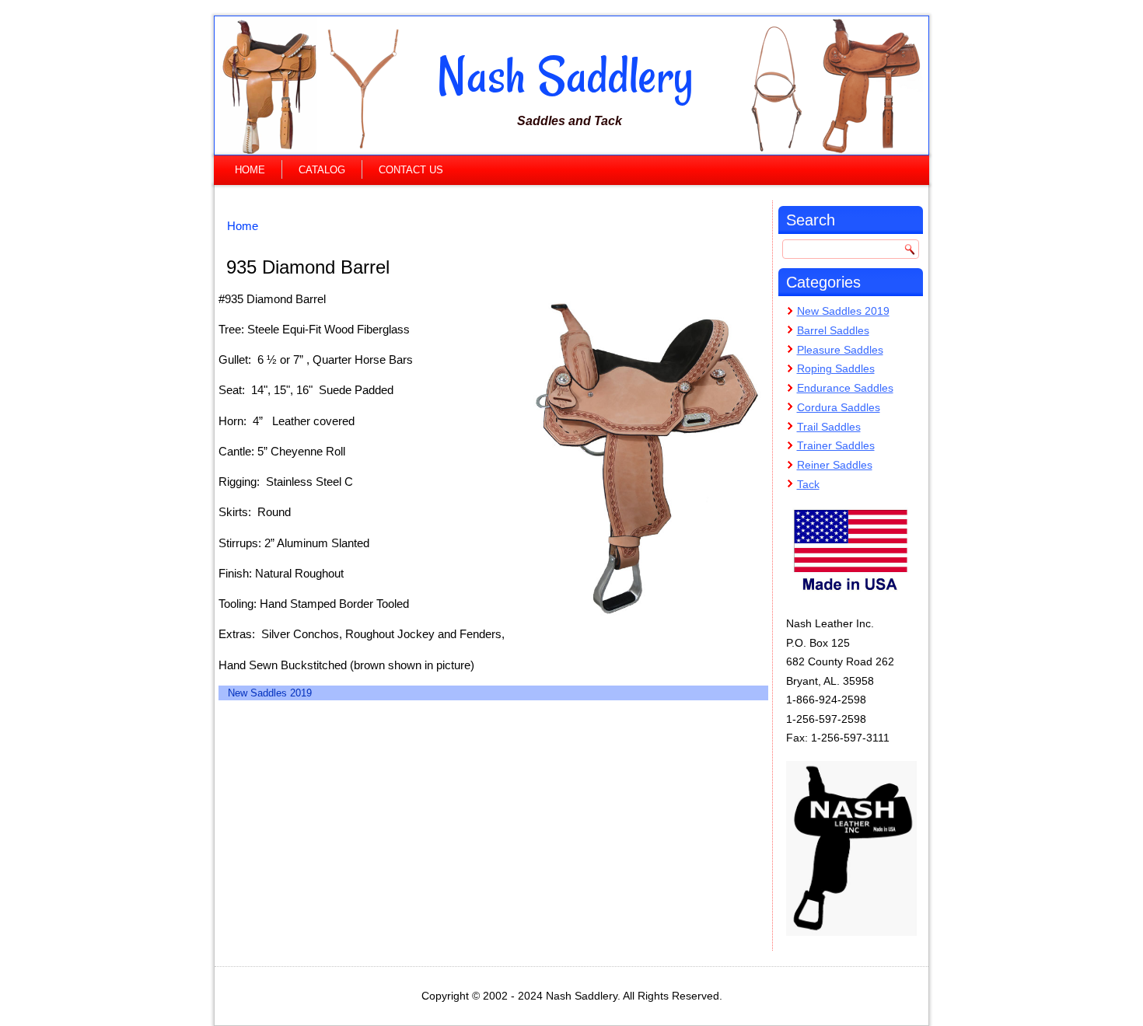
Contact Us (411, 170)
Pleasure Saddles (840, 350)
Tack (808, 484)
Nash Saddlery (565, 75)
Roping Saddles (836, 368)
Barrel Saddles (833, 330)
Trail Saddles (829, 427)
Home (250, 170)
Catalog (322, 170)
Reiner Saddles (834, 465)
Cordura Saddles (838, 407)
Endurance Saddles (845, 388)
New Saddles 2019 (270, 693)
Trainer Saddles (836, 445)
